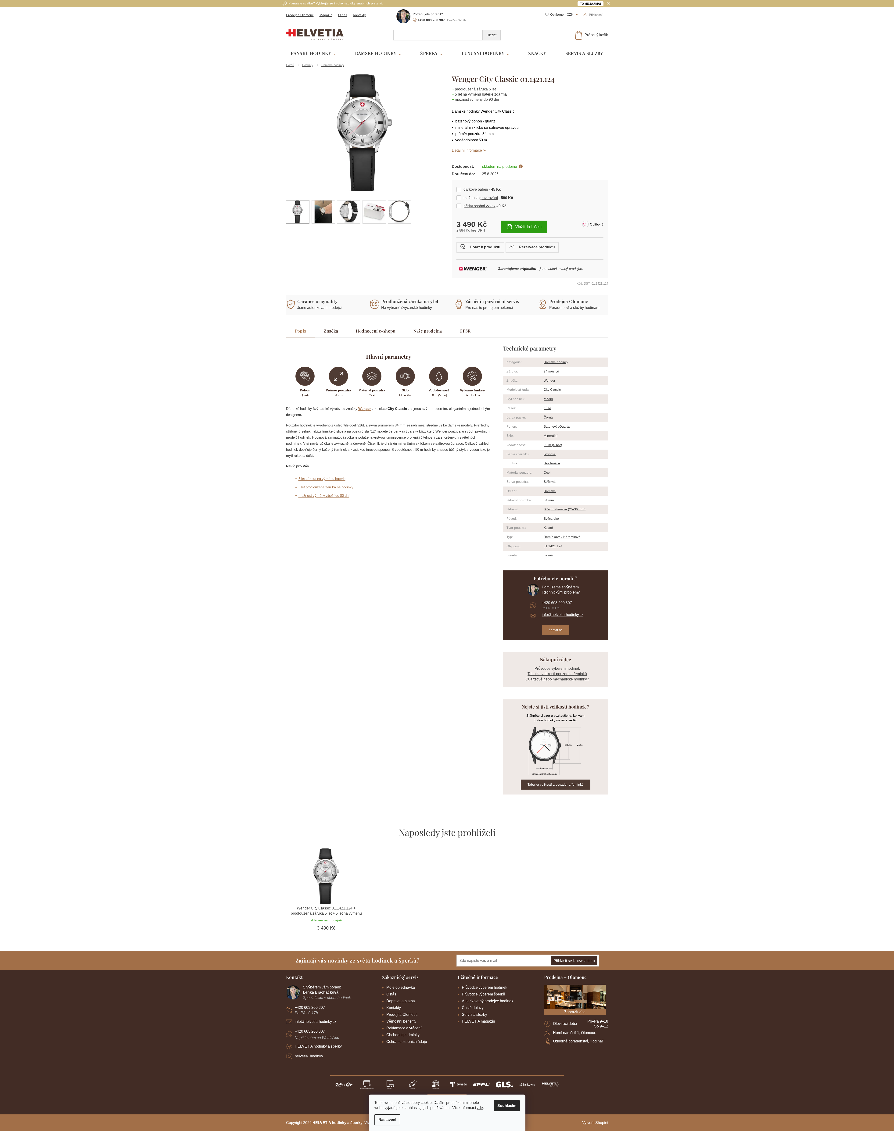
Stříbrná (550, 454)
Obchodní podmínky (403, 1035)
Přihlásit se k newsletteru (574, 961)
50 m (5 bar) (553, 445)
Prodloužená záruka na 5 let (409, 301)
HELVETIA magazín (478, 1021)
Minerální (550, 435)
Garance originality (317, 301)
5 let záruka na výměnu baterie (321, 479)
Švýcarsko (551, 518)
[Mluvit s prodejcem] (480, 247)
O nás (342, 15)
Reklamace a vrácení (403, 1028)
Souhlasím (506, 1106)
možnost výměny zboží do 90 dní (323, 495)
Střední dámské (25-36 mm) (564, 509)
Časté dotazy (473, 1008)
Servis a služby (474, 1014)
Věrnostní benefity (401, 1021)
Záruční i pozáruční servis (492, 301)
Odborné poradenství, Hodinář (578, 1041)
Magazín (326, 15)
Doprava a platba (400, 1001)
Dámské (550, 491)
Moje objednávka (400, 987)
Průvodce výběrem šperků (483, 994)
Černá (548, 417)
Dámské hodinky (556, 362)
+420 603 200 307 (557, 603)
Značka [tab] (331, 331)
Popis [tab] (300, 331)
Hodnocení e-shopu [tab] (375, 331)
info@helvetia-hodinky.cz (562, 615)
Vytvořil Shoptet (595, 1123)
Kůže (547, 408)
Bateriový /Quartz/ (557, 426)
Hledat (491, 35)
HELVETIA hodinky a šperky (318, 1046)
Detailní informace (467, 150)
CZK (570, 14)
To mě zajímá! (590, 3)
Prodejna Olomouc (300, 15)
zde (480, 1108)
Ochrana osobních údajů (406, 1042)
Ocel (547, 472)
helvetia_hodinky (309, 1056)
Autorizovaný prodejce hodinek (487, 1001)
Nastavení (387, 1120)
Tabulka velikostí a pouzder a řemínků (556, 784)
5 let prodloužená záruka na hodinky (325, 487)
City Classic (552, 389)
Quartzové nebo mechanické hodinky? (557, 679)
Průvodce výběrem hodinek (557, 668)
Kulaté (548, 528)
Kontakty (359, 15)
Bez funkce (552, 463)
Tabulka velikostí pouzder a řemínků (557, 674)
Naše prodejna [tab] (427, 331)
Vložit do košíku (528, 227)
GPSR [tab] (465, 331)
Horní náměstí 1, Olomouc (574, 1033)
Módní (548, 399)
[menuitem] (313, 53)
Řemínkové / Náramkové (562, 537)
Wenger (487, 111)
